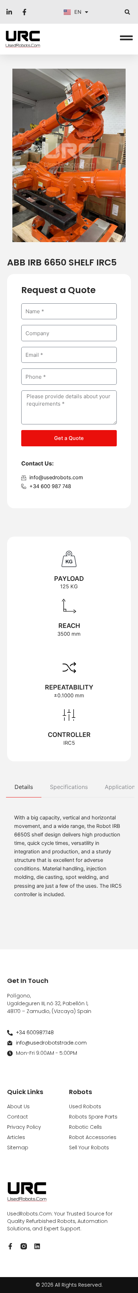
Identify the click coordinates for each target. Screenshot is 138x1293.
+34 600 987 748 (50, 486)
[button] (127, 11)
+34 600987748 (35, 1032)
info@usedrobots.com (56, 477)
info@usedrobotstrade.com (51, 1042)
